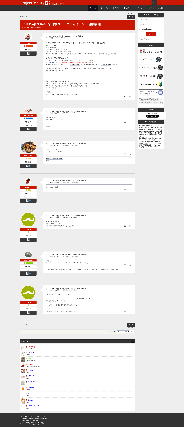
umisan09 (31, 370)
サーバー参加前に (52, 88)
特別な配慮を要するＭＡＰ (54, 71)
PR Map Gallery (106, 64)
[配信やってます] (30, 273)
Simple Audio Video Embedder (29, 420)
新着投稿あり (152, 122)
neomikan (31, 388)
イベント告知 (157, 129)
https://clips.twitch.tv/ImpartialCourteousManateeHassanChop (67, 263)
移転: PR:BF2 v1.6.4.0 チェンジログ (150, 145)
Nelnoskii (31, 353)
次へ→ (133, 14)
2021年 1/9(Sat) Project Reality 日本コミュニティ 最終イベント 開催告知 (150, 132)
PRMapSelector (75, 64)
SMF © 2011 (31, 416)
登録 (161, 8)
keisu (29, 358)
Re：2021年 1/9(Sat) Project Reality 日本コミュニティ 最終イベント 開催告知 (150, 127)
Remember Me (146, 29)
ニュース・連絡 (150, 140)
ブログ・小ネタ (153, 147)
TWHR (41, 422)
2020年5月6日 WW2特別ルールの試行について (62, 94)
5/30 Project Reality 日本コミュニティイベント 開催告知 (66, 36)
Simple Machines (40, 416)
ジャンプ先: (113, 331)
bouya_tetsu (28, 156)
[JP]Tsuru (28, 43)
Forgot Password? (145, 39)
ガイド (117, 8)
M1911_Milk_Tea (28, 115)
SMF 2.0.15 (23, 416)
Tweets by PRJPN (152, 113)
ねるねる (28, 229)
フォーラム (105, 8)
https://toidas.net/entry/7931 (54, 158)
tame (142, 140)
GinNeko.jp (31, 347)
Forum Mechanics (31, 422)
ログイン (151, 8)
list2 (29, 393)
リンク (140, 8)
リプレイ (128, 8)
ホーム (93, 8)
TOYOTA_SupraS (33, 406)
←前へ (128, 14)
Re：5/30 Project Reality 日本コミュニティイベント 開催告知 (67, 111)
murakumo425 (33, 382)
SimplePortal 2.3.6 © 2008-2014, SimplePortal (33, 418)
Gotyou (30, 400)
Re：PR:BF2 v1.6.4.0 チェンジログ (150, 138)
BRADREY (28, 187)
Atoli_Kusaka (28, 260)
